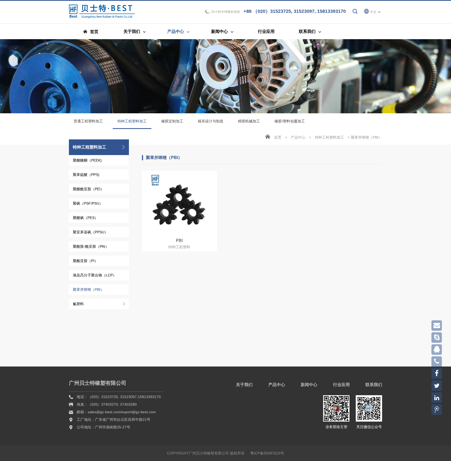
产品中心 (298, 137)
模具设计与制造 (210, 121)
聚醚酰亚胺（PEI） (88, 189)
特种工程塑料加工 (132, 121)
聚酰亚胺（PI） (85, 261)
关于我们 (244, 384)
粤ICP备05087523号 (267, 453)
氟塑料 (78, 304)
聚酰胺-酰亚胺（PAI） (91, 246)
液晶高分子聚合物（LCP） (94, 275)
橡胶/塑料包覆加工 (290, 121)
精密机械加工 (249, 121)
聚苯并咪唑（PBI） (88, 289)
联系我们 (373, 384)
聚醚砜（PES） (85, 218)
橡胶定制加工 (172, 121)
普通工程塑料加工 (88, 121)
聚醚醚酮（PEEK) (87, 160)
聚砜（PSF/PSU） (88, 203)
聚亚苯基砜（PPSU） (90, 232)
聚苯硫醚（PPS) (86, 175)
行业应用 (341, 384)
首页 (277, 137)
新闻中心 (309, 384)
